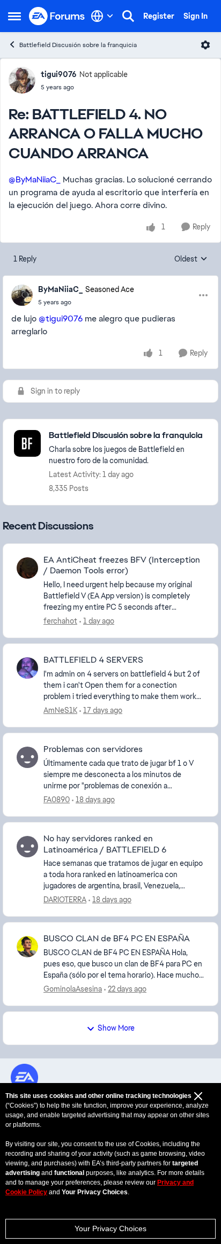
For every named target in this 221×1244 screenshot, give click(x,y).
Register (158, 16)
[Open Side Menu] (14, 16)
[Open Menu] (205, 44)
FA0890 (56, 799)
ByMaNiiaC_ (60, 289)
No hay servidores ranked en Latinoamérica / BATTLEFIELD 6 (104, 844)
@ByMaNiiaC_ (35, 179)
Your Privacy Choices (110, 1228)
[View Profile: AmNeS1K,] (27, 668)
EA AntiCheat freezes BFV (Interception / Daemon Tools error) (121, 566)
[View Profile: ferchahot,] (27, 568)
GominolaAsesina (72, 989)
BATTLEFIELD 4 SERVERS (93, 660)
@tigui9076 (61, 318)
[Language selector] (102, 16)
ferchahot (60, 621)
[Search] (128, 16)
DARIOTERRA (64, 899)
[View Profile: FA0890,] (27, 757)
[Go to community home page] (57, 16)
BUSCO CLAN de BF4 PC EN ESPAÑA (116, 938)
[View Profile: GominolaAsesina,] (27, 946)
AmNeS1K (60, 710)
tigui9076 (59, 74)
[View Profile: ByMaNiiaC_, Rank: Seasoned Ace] (22, 295)
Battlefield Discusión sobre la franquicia (78, 45)
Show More (116, 1028)
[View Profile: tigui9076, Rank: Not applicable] (22, 80)
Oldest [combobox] (191, 259)
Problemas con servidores (93, 749)
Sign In (195, 16)
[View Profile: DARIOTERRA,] (27, 846)
